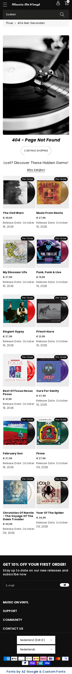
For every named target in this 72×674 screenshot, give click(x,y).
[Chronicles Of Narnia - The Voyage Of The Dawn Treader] (19, 492)
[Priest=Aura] (52, 310)
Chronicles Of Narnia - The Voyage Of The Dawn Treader (18, 516)
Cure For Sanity (47, 391)
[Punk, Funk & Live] (52, 251)
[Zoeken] (62, 14)
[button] (7, 4)
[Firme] (52, 432)
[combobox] (36, 14)
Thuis (9, 23)
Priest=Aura (45, 331)
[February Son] (19, 432)
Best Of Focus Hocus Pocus (18, 392)
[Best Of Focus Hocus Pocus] (19, 370)
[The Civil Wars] (19, 192)
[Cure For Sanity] (52, 370)
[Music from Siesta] (52, 192)
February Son (13, 453)
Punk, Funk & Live (48, 272)
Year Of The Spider (50, 513)
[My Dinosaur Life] (19, 251)
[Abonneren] (64, 585)
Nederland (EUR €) (32, 640)
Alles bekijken (36, 170)
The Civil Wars (13, 213)
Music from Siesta (49, 213)
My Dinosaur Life (15, 272)
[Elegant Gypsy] (19, 310)
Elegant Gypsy (13, 331)
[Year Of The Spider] (52, 492)
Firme (40, 453)
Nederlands (27, 649)
